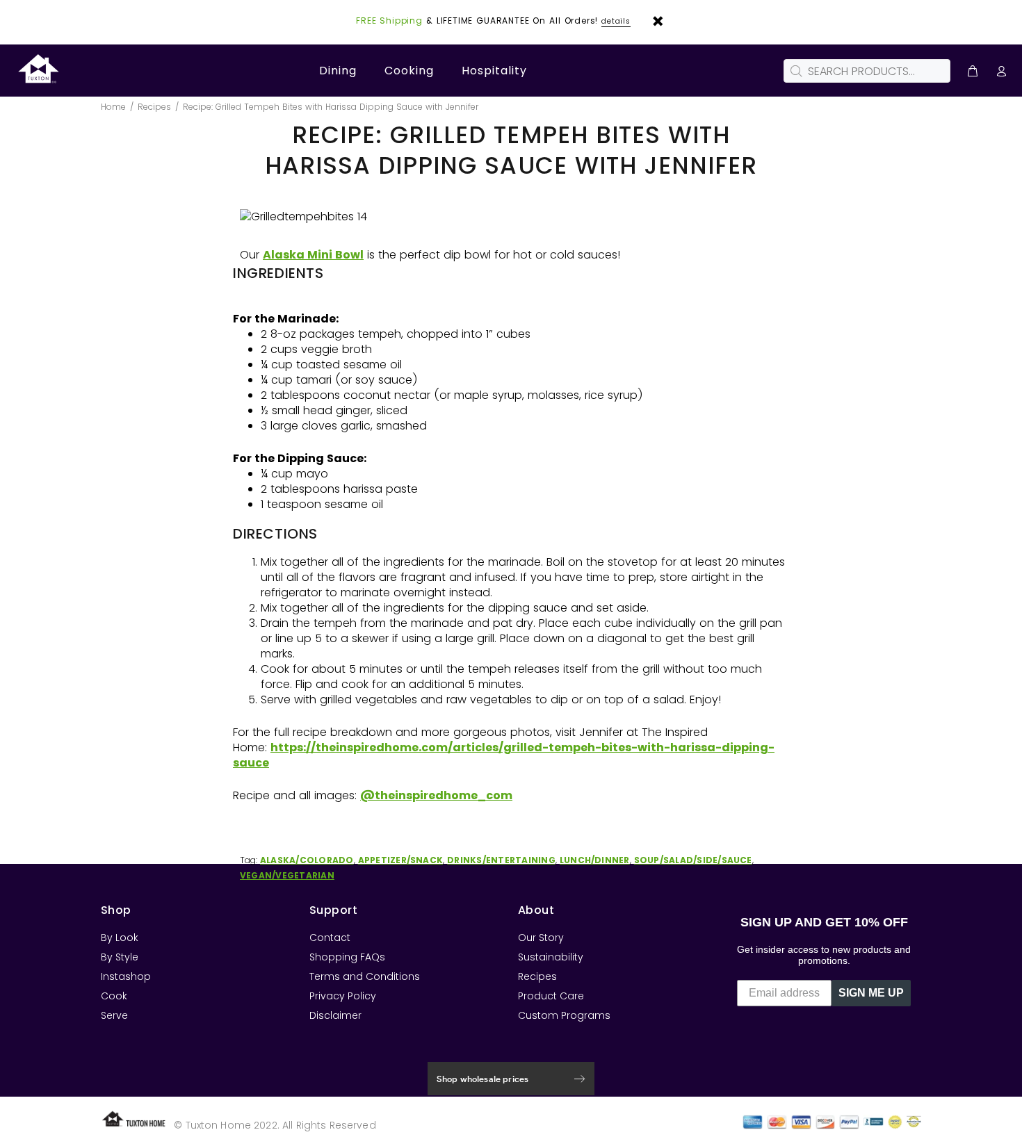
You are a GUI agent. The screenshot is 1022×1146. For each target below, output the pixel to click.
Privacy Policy (342, 996)
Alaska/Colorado (307, 860)
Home (113, 107)
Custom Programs (564, 1015)
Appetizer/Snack (401, 860)
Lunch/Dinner (595, 860)
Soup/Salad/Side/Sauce (693, 860)
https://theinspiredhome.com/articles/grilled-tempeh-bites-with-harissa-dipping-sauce (503, 755)
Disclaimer (335, 1015)
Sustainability (550, 957)
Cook (114, 996)
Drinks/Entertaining (501, 860)
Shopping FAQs (347, 957)
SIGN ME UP (871, 993)
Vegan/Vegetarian (287, 875)
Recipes (154, 107)
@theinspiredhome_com (436, 795)
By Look (119, 937)
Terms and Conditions (364, 976)
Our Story (541, 937)
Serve (114, 1015)
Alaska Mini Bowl (313, 255)
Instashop (126, 976)
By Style (119, 957)
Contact (329, 937)
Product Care (551, 996)
